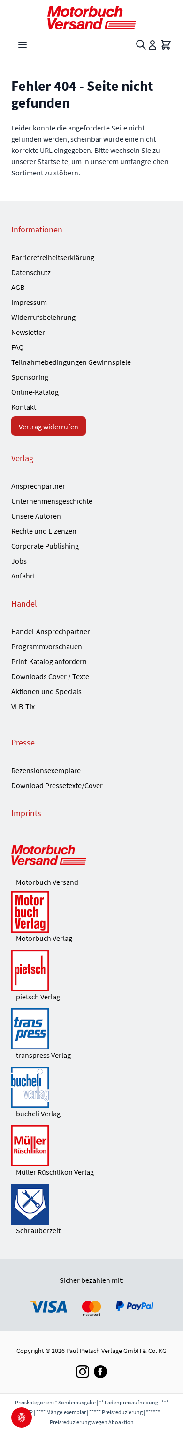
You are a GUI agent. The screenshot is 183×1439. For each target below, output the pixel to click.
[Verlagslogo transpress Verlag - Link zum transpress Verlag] (91, 1028)
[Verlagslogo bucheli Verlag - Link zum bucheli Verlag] (91, 1087)
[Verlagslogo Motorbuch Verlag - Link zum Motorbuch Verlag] (91, 912)
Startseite (53, 161)
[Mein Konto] (152, 45)
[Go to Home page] (91, 17)
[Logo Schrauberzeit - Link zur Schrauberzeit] (91, 1204)
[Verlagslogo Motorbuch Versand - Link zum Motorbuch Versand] (91, 855)
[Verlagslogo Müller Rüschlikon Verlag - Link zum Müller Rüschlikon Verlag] (91, 1145)
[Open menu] (22, 45)
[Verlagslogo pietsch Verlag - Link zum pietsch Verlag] (91, 970)
